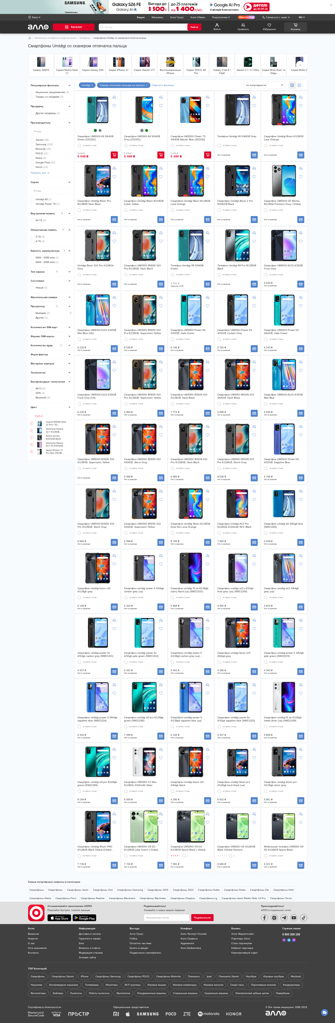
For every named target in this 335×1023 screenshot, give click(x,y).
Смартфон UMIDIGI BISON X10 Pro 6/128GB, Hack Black (142, 267)
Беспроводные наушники (63, 984)
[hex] (95, 130)
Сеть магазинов (37, 948)
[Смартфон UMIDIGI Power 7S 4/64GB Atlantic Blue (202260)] (190, 110)
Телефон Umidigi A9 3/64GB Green (187, 267)
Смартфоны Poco (65, 898)
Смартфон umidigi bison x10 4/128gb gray (93, 590)
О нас (31, 943)
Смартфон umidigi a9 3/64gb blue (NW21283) (283, 525)
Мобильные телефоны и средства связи (55, 38)
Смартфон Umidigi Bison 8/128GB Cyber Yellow (143, 202)
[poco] (171, 1014)
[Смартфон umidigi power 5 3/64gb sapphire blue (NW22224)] (97, 697)
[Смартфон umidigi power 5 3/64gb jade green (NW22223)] (284, 633)
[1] (183, 856)
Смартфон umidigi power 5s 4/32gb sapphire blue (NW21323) (236, 719)
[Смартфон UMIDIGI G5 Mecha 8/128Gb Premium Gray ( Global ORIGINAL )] (284, 181)
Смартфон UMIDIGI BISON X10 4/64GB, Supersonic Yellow (142, 525)
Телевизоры (92, 984)
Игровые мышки (157, 984)
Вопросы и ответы (89, 948)
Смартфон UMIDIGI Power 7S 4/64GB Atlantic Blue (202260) (188, 138)
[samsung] (148, 1014)
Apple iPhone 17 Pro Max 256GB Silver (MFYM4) (54, 451)
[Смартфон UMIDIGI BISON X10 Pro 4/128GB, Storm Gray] (97, 504)
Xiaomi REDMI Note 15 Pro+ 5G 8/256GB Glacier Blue (56, 423)
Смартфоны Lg (208, 898)
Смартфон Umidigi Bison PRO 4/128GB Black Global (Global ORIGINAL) (94, 848)
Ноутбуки (251, 976)
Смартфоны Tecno (281, 898)
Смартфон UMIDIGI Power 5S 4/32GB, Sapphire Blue (281, 461)
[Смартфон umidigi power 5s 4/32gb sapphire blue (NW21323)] (237, 697)
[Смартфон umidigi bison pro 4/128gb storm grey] (284, 762)
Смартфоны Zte (259, 889)
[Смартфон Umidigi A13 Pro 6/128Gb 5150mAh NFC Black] (237, 504)
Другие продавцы (48, 113)
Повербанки (283, 993)
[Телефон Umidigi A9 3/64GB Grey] (237, 110)
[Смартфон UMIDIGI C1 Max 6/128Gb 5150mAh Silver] (144, 762)
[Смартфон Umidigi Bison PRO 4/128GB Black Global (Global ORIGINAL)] (97, 826)
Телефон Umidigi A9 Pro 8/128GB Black (236, 267)
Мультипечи (123, 993)
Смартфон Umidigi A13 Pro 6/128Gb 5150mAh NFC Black (234, 525)
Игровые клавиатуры (185, 984)
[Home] (29, 38)
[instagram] (274, 917)
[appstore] (59, 917)
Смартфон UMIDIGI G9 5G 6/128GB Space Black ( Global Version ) (188, 848)
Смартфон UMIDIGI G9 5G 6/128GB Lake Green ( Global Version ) (141, 848)
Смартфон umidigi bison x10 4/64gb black (187, 784)
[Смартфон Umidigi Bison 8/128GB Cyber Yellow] (144, 181)
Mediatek (54, 313)
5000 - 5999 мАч (47, 257)
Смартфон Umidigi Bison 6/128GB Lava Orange (283, 138)
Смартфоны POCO (138, 976)
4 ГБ (40, 241)
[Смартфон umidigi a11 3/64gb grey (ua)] (284, 568)
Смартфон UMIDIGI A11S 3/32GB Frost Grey (283, 267)
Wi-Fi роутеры (133, 984)
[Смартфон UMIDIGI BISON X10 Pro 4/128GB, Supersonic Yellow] (144, 374)
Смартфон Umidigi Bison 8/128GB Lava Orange (190, 202)
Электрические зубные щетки (252, 993)
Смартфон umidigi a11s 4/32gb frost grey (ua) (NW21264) (235, 590)
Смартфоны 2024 (183, 889)
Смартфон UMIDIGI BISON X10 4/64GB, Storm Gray (142, 461)
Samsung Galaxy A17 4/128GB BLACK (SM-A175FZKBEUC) (54, 430)
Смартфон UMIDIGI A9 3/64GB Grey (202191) (142, 138)
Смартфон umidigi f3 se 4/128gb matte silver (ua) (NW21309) (283, 719)
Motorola (43, 148)
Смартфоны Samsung (130, 889)
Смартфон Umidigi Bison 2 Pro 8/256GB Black (235, 202)
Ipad (209, 976)
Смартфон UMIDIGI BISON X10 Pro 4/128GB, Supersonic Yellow (142, 396)
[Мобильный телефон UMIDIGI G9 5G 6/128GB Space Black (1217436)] (284, 826)
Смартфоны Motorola (168, 976)
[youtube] (293, 917)
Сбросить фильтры (163, 85)
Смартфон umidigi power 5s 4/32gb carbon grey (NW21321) (95, 654)
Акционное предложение (52, 92)
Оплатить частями (140, 943)
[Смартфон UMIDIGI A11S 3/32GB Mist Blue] (284, 374)
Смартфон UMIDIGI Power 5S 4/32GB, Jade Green (188, 332)
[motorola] (208, 1014)
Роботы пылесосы (99, 993)
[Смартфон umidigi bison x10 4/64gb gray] (237, 633)
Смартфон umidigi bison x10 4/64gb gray (233, 654)
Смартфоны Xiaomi (63, 976)
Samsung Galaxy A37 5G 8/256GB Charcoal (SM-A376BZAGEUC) (54, 444)
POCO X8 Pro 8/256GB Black (53, 437)
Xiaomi (42, 139)
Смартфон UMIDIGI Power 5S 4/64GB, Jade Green (281, 332)
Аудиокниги (187, 943)
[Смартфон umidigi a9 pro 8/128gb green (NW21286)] (97, 762)
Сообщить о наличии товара (254, 154)
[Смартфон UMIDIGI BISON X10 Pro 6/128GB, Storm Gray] (237, 439)
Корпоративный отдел (244, 952)
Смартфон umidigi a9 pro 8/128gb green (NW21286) (97, 784)
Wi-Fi (41, 388)
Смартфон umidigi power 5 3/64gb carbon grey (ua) (144, 590)
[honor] (234, 1014)
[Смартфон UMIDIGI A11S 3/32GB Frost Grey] (284, 245)
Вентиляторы (38, 993)
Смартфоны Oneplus (182, 898)
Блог (81, 943)
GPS (40, 393)
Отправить (102, 27)
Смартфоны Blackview (122, 898)
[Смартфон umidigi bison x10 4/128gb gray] (97, 568)
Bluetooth (43, 397)
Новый (41, 287)
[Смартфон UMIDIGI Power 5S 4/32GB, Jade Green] (190, 310)
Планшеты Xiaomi (229, 976)
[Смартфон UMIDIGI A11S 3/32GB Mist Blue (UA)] (97, 310)
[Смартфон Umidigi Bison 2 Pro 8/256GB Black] (237, 181)
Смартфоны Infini (283, 889)
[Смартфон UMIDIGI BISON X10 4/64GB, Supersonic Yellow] (144, 504)
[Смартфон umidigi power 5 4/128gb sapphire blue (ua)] (190, 697)
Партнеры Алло (240, 938)
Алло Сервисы (189, 938)
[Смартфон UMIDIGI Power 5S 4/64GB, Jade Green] (284, 310)
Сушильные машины (216, 993)
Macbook (296, 976)
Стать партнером (241, 943)
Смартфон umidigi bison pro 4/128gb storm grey (280, 784)
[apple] (128, 1014)
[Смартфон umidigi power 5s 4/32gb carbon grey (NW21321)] (97, 633)
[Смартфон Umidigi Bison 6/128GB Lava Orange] (284, 110)
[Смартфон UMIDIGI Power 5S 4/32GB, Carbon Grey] (237, 310)
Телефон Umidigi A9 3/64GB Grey (236, 136)
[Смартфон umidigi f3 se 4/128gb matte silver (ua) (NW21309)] (284, 697)
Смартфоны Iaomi (77, 889)
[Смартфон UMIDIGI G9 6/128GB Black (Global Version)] (237, 826)
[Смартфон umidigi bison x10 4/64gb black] (190, 762)
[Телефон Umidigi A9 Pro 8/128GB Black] (237, 245)
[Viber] (284, 940)
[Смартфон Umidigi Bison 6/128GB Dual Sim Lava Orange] (190, 504)
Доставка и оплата (90, 933)
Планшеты (194, 976)
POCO (42, 153)
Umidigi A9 (44, 199)
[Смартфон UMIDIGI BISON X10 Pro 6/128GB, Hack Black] (144, 245)
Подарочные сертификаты (145, 952)
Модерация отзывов (91, 952)
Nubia (41, 158)
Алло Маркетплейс (242, 933)
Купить (114, 154)
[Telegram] (289, 940)
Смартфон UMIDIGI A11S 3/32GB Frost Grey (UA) (96, 396)
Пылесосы (76, 993)
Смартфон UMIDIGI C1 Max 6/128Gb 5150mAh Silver (140, 784)
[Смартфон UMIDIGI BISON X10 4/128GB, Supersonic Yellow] (97, 439)
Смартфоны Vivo (103, 889)
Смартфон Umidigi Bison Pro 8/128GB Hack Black (94, 202)
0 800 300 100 (291, 934)
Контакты (33, 952)
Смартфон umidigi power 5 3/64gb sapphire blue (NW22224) (97, 719)
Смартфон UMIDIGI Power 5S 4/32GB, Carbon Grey (234, 332)
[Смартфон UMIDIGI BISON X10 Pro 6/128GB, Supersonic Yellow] (144, 310)
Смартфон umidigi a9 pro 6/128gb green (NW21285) (143, 719)
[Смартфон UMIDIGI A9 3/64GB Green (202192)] (97, 110)
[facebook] (264, 917)
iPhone (84, 976)
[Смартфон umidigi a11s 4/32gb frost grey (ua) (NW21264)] (237, 568)
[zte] (187, 1014)
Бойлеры (58, 993)
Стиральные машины (185, 993)
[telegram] (284, 917)
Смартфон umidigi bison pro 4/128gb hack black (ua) (233, 784)
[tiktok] (303, 917)
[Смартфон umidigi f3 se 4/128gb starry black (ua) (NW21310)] (190, 568)
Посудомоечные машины (151, 993)
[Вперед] (300, 65)
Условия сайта (87, 957)
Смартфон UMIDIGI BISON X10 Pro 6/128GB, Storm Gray (235, 461)
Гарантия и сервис (90, 938)
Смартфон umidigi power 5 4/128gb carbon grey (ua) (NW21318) (186, 654)
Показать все (38, 172)
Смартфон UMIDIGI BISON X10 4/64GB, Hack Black (235, 396)
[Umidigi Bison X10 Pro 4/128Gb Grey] (97, 245)
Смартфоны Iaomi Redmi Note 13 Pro (244, 898)
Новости (33, 938)
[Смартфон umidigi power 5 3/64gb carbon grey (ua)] (144, 568)
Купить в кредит (139, 948)
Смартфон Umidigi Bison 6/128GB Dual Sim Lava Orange (190, 525)
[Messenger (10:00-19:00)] (294, 940)
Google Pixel (45, 162)
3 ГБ (40, 236)
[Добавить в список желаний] (114, 105)
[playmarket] (84, 917)
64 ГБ (41, 220)
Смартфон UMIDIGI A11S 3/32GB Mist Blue (283, 396)
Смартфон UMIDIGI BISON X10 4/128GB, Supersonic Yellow (95, 461)
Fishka (133, 938)
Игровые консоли (213, 984)
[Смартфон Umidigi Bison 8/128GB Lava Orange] (190, 181)
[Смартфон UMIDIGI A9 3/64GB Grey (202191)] (144, 110)
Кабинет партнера (242, 948)
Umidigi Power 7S (48, 203)
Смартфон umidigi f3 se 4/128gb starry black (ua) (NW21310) (189, 590)
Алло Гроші (136, 933)
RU (300, 17)
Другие (42, 317)
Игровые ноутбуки (273, 976)
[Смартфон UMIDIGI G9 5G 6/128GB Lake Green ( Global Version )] (144, 826)
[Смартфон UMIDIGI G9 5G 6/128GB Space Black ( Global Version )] (190, 826)
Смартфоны (36, 889)
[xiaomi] (116, 1014)
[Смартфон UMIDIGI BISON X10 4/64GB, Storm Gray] (144, 439)
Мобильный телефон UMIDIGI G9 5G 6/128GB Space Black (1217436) (284, 848)
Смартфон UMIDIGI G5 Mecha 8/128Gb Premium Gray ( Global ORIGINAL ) (282, 202)
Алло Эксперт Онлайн (194, 933)
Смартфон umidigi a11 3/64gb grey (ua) (281, 590)
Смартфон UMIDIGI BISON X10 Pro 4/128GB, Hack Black (189, 461)
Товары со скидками (49, 96)
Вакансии (33, 933)
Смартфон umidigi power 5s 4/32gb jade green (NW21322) (141, 654)
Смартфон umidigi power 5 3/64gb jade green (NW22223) (284, 654)
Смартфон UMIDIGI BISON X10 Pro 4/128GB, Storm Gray (95, 525)
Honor (42, 167)
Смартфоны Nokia (208, 889)
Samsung (44, 144)
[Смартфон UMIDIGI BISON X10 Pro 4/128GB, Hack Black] (190, 439)
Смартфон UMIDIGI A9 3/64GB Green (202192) (95, 138)
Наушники (36, 984)
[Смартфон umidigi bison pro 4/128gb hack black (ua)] (237, 762)
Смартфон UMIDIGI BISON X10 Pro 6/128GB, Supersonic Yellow (142, 332)
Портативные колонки (263, 984)
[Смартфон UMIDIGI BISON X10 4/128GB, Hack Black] (190, 374)
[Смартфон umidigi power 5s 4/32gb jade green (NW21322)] (144, 633)
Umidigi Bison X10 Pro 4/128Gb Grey (95, 267)
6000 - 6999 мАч (47, 262)
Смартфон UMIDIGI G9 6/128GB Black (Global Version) (236, 848)
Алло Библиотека (191, 948)
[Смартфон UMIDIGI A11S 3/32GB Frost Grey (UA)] (97, 374)
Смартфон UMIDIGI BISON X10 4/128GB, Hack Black (189, 396)
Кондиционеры (291, 984)
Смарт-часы (237, 984)
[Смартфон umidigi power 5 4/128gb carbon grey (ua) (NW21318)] (190, 633)
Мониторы (112, 984)
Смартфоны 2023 (158, 889)
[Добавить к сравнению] (114, 97)
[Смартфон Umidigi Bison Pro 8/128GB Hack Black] (97, 181)
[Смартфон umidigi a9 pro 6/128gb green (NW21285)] (144, 697)
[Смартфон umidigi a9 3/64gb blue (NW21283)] (284, 504)
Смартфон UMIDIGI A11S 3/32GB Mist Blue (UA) (96, 332)
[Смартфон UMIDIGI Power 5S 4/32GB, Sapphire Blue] (284, 439)
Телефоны (84, 38)
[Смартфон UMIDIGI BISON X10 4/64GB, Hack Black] (237, 374)
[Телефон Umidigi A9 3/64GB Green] (190, 245)
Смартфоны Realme (93, 898)
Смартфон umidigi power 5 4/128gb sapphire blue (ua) (186, 719)
